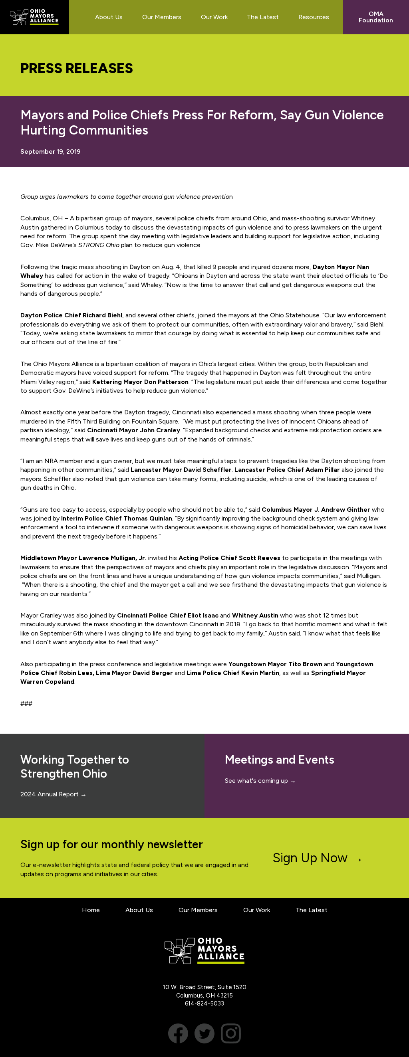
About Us (139, 910)
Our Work (256, 910)
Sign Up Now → (318, 857)
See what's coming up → (260, 780)
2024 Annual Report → (53, 794)
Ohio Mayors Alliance (34, 17)
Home (91, 910)
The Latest (312, 910)
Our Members (198, 910)
